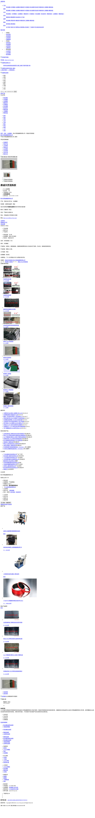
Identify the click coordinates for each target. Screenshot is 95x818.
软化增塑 (32, 7)
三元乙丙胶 (6, 760)
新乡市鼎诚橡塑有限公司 (7, 135)
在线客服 (11, 787)
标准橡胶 (5, 753)
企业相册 (5, 149)
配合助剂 (36, 7)
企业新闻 (8, 51)
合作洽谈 (16, 787)
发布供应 (8, 42)
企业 (4, 12)
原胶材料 (13, 20)
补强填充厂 (32, 13)
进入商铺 (3, 502)
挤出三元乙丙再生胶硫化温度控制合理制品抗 (14, 435)
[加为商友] (12, 492)
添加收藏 (3, 224)
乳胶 (4, 751)
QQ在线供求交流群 (13, 789)
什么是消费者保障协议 (10, 487)
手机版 (15, 61)
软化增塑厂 (38, 13)
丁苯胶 (5, 759)
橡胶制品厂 (61, 13)
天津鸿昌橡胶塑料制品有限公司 (11, 462)
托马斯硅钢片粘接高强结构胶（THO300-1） (14, 447)
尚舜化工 (5, 469)
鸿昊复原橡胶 (6, 726)
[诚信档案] (11, 490)
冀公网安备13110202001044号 (18, 805)
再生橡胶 (8, 7)
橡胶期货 (13, 17)
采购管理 (8, 36)
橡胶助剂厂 (26, 13)
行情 (4, 85)
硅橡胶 (5, 778)
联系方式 (13, 27)
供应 (4, 75)
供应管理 (8, 44)
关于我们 (8, 27)
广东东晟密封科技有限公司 (10, 457)
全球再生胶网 (6, 734)
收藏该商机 (8, 502)
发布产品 (3, 93)
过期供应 (8, 47)
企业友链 (5, 150)
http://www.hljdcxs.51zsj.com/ (10, 218)
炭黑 (4, 781)
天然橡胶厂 (15, 13)
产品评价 (5, 231)
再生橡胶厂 (9, 13)
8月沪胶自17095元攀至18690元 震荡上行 (13, 423)
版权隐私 (22, 27)
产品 (4, 5)
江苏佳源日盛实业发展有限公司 (11, 459)
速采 (4, 8)
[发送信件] (18, 492)
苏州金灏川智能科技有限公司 (10, 456)
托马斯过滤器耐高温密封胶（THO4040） (13, 448)
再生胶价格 (6, 762)
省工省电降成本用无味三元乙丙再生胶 (12, 440)
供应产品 (5, 144)
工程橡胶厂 (55, 13)
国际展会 (13, 23)
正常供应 (8, 46)
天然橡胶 (13, 7)
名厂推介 (22, 17)
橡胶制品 (51, 7)
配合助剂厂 (44, 13)
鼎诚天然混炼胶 (9, 260)
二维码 (13, 68)
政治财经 (18, 17)
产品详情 (5, 228)
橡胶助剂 (22, 7)
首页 (4, 115)
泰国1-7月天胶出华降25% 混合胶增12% (12, 416)
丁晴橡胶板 (6, 779)
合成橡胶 (18, 7)
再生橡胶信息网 (7, 729)
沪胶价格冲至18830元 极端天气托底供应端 (13, 418)
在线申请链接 (4, 722)
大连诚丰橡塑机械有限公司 (10, 464)
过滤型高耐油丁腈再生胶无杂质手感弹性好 (13, 433)
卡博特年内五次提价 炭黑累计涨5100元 (13, 413)
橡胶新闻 (8, 17)
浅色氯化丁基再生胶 (8, 442)
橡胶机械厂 (50, 13)
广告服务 (32, 27)
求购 (4, 77)
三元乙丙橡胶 (6, 749)
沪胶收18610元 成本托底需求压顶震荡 (12, 424)
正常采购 (8, 37)
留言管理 (8, 54)
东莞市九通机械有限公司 (9, 466)
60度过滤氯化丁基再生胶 (9, 445)
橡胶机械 (41, 7)
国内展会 (8, 23)
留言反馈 (41, 27)
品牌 (4, 18)
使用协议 (18, 27)
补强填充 (27, 7)
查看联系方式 (4, 222)
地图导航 (3, 1)
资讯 (4, 15)
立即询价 (3, 220)
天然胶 (5, 757)
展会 (4, 22)
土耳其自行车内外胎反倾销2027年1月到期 (13, 421)
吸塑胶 (5, 776)
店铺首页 (5, 142)
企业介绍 (5, 152)
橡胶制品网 (6, 732)
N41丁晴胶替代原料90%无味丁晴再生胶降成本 (14, 437)
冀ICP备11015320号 (5, 805)
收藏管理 (8, 39)
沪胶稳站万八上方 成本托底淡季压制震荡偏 (14, 426)
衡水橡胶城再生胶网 (8, 725)
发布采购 (8, 34)
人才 (4, 87)
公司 (4, 78)
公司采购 (5, 145)
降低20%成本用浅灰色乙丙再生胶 (11, 443)
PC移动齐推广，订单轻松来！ (8, 70)
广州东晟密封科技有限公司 (10, 454)
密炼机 (5, 748)
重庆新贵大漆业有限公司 (9, 461)
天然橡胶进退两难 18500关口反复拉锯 (12, 419)
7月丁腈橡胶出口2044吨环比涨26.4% (12, 428)
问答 (4, 88)
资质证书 (5, 147)
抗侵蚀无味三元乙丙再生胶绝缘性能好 (12, 438)
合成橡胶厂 (20, 13)
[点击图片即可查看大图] (9, 169)
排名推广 (27, 27)
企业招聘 (8, 52)
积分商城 (36, 27)
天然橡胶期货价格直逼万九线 (10, 414)
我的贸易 (3, 30)
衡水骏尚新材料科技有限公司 (10, 467)
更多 (4, 25)
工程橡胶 (46, 7)
